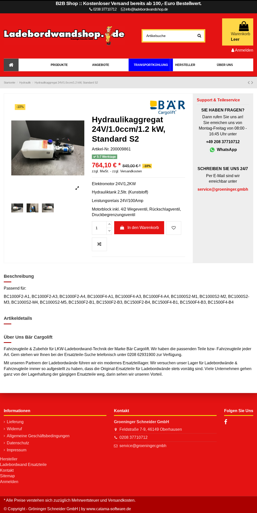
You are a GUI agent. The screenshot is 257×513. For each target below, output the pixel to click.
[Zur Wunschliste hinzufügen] (173, 228)
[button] (59, 65)
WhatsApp (226, 149)
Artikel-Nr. (100, 149)
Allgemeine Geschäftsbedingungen (38, 436)
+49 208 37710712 (223, 142)
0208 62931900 (141, 354)
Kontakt (7, 470)
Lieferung (15, 422)
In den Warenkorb (143, 227)
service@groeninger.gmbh (142, 446)
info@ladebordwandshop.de (146, 9)
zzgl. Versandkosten (127, 171)
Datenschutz (18, 443)
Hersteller (8, 459)
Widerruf (14, 429)
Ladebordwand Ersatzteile (23, 464)
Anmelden (9, 482)
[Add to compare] (99, 244)
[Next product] (252, 82)
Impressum (16, 450)
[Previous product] (249, 82)
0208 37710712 (133, 437)
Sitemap (7, 476)
